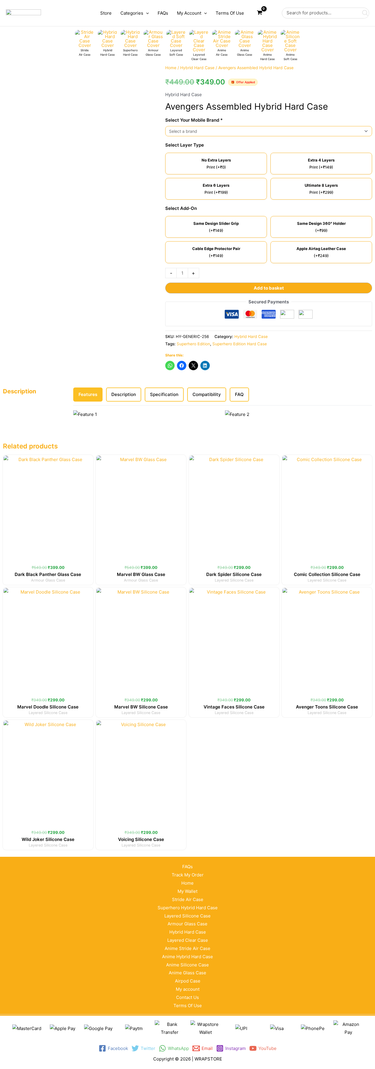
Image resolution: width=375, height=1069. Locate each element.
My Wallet (187, 891)
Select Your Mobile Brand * (194, 120)
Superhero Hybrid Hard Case (188, 907)
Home (170, 67)
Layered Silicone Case (187, 916)
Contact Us (187, 997)
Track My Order (188, 875)
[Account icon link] (273, 13)
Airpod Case (187, 981)
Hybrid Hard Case (197, 67)
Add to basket (269, 288)
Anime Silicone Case (187, 965)
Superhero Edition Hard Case (239, 343)
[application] (146, 13)
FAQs (187, 866)
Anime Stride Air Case (187, 948)
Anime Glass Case (187, 972)
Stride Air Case (187, 899)
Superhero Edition (193, 343)
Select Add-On (181, 208)
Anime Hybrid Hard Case (187, 956)
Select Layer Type (184, 145)
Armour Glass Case (187, 924)
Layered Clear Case (187, 940)
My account (188, 989)
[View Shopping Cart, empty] (259, 13)
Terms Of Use (187, 1005)
